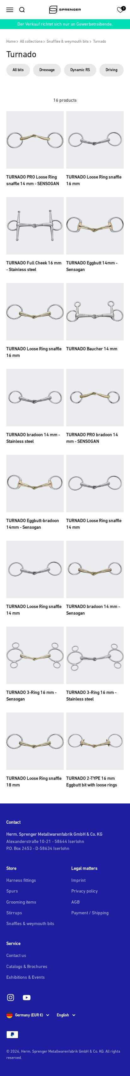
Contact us (16, 955)
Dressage (47, 70)
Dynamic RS (80, 70)
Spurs (12, 890)
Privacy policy (84, 890)
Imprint (78, 880)
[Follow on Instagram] (10, 997)
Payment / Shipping (90, 912)
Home (11, 41)
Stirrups (14, 912)
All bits (18, 70)
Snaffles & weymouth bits (68, 41)
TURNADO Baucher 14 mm (91, 348)
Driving (111, 70)
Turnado (99, 41)
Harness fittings (21, 880)
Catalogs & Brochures (26, 966)
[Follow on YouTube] (26, 997)
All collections (31, 41)
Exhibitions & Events (25, 977)
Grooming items (21, 902)
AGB (75, 902)
